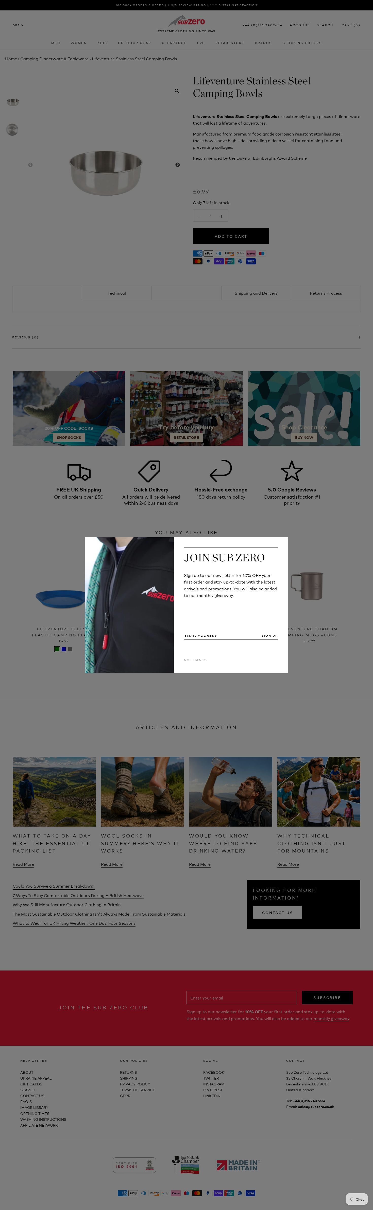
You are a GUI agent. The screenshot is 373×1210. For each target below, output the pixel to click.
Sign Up (270, 635)
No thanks (195, 660)
